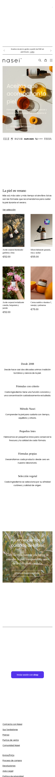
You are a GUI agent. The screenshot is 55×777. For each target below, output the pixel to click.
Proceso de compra (12, 760)
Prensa (6, 735)
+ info (32, 52)
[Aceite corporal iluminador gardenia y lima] (13, 230)
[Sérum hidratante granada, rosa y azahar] (41, 230)
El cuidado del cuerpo (20, 126)
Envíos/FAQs (8, 755)
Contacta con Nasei (12, 724)
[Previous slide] (4, 50)
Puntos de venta (11, 740)
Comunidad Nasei (11, 745)
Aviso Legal (8, 771)
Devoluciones (9, 765)
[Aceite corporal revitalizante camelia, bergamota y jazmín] (13, 282)
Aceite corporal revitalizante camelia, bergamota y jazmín (13, 305)
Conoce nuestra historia (27, 573)
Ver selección (9, 209)
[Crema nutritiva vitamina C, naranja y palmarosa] (41, 282)
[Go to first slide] (50, 50)
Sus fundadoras (10, 729)
